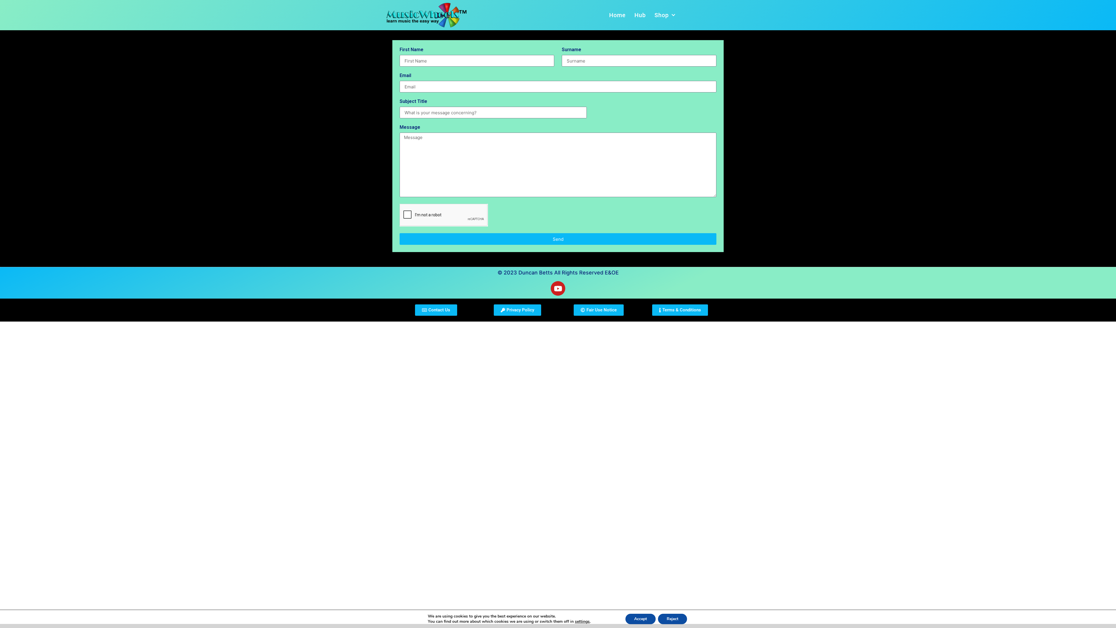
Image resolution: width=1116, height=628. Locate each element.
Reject (672, 619)
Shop (661, 15)
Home (617, 15)
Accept (640, 619)
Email (405, 75)
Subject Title (413, 101)
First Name (411, 49)
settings (582, 621)
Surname (571, 49)
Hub (640, 15)
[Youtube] (558, 288)
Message (410, 127)
